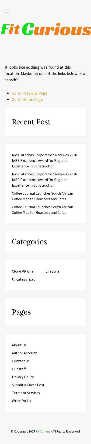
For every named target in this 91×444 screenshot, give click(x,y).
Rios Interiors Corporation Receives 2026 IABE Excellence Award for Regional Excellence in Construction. (44, 160)
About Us (19, 345)
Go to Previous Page (29, 93)
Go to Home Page (27, 99)
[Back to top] (86, 439)
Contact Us (21, 361)
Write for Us (21, 400)
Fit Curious (43, 431)
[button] (7, 11)
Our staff (19, 368)
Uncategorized (23, 279)
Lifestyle (53, 271)
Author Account (24, 353)
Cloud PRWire (23, 271)
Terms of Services (26, 392)
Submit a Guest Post (28, 384)
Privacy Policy (23, 376)
